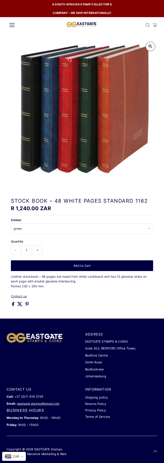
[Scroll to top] (155, 451)
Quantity (17, 241)
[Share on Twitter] (20, 305)
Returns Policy (95, 404)
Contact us (19, 296)
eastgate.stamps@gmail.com (38, 403)
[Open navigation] (24, 25)
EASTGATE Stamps (48, 449)
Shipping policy (96, 397)
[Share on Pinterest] (27, 305)
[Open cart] (155, 25)
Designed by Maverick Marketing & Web (36, 454)
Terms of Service (97, 416)
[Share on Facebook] (13, 305)
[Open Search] (148, 25)
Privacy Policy (95, 410)
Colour (16, 220)
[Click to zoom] (150, 46)
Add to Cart (82, 265)
